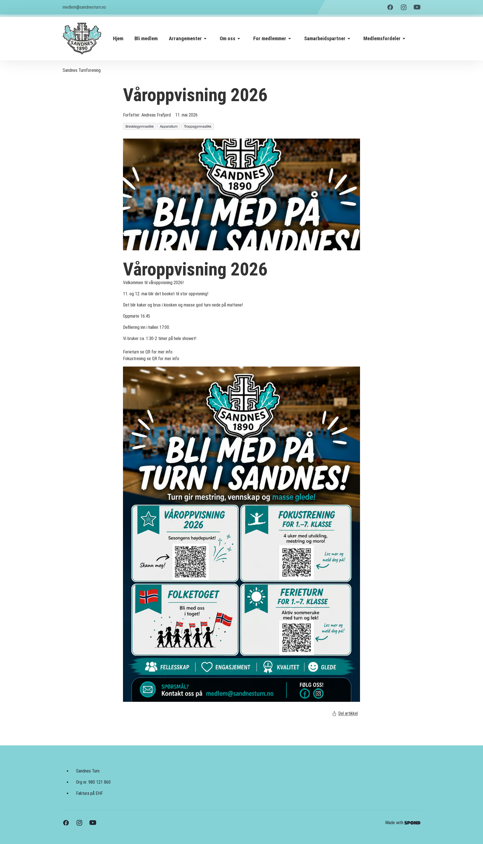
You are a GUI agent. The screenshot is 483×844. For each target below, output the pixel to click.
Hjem (118, 38)
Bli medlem (146, 38)
